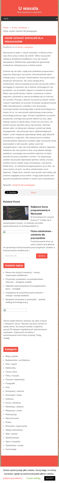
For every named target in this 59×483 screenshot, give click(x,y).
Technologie (11, 449)
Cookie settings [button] (33, 478)
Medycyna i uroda (14, 410)
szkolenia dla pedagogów (23, 185)
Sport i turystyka (13, 441)
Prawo (8, 422)
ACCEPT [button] (50, 478)
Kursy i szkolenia (25, 47)
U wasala (28, 8)
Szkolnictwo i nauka (14, 445)
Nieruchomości (12, 418)
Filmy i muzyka (12, 375)
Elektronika (11, 368)
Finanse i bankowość (15, 379)
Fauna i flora (11, 372)
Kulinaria (9, 399)
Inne (8, 387)
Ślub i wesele (11, 434)
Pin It (33, 192)
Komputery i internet (15, 391)
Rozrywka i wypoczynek (16, 426)
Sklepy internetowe (14, 430)
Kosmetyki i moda (14, 395)
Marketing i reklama (14, 406)
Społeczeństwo (12, 437)
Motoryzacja (11, 414)
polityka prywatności (12, 478)
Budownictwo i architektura (18, 360)
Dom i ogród (11, 364)
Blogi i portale (12, 356)
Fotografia (10, 383)
